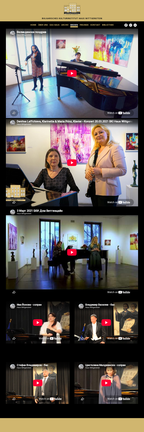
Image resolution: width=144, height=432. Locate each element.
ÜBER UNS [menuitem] (43, 25)
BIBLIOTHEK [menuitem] (108, 25)
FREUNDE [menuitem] (84, 25)
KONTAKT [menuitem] (95, 25)
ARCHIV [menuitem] (64, 25)
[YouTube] (135, 25)
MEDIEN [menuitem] (74, 25)
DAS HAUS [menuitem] (54, 25)
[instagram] (130, 25)
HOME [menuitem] (33, 25)
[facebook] (126, 25)
